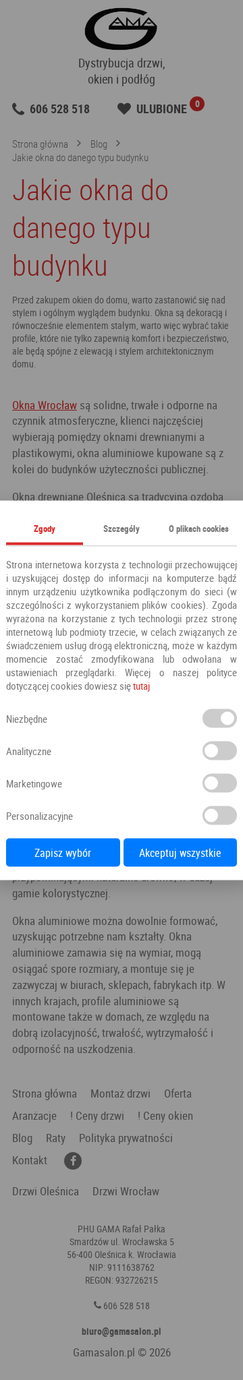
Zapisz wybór (62, 852)
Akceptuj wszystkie (180, 852)
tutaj (141, 685)
